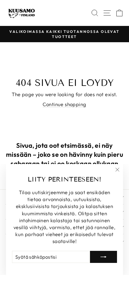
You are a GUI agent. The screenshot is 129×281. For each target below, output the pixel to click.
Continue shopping (64, 104)
